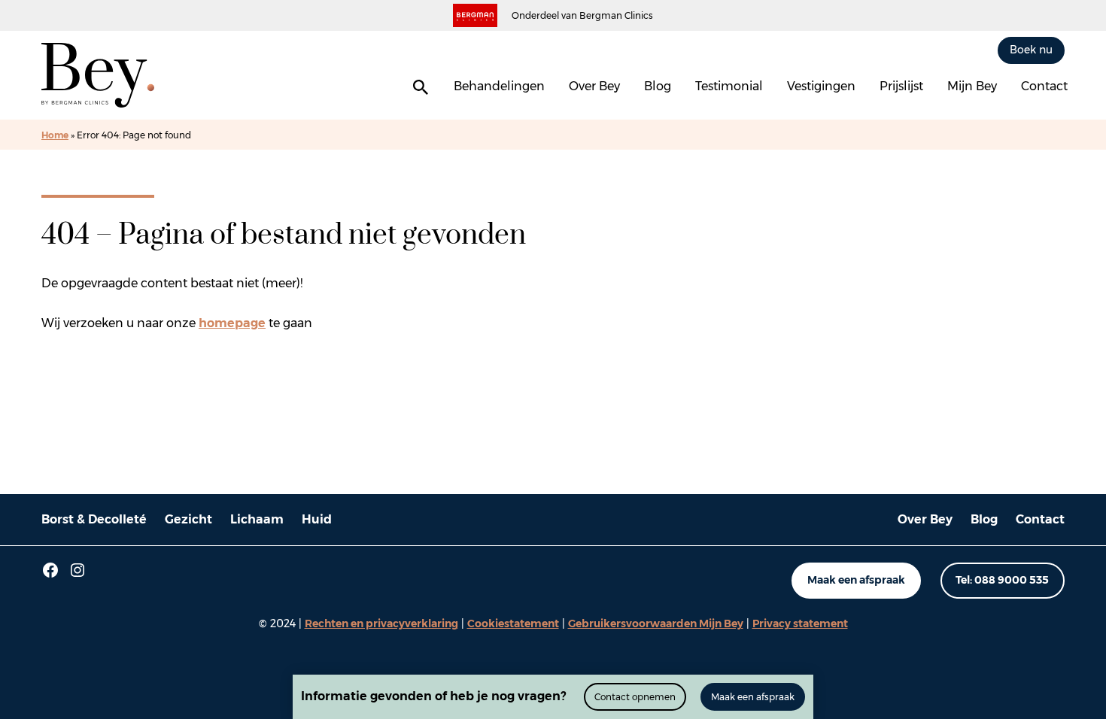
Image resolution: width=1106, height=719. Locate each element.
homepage (232, 323)
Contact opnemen (635, 696)
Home (54, 135)
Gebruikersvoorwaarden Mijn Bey (655, 623)
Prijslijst (901, 86)
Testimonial (729, 86)
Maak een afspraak (856, 580)
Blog (657, 86)
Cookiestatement (513, 623)
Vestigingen (821, 86)
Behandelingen (499, 86)
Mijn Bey (972, 86)
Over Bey (594, 86)
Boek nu (1031, 49)
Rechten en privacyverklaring (381, 623)
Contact (1044, 86)
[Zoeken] (421, 87)
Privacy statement (800, 623)
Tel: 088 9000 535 (1002, 580)
